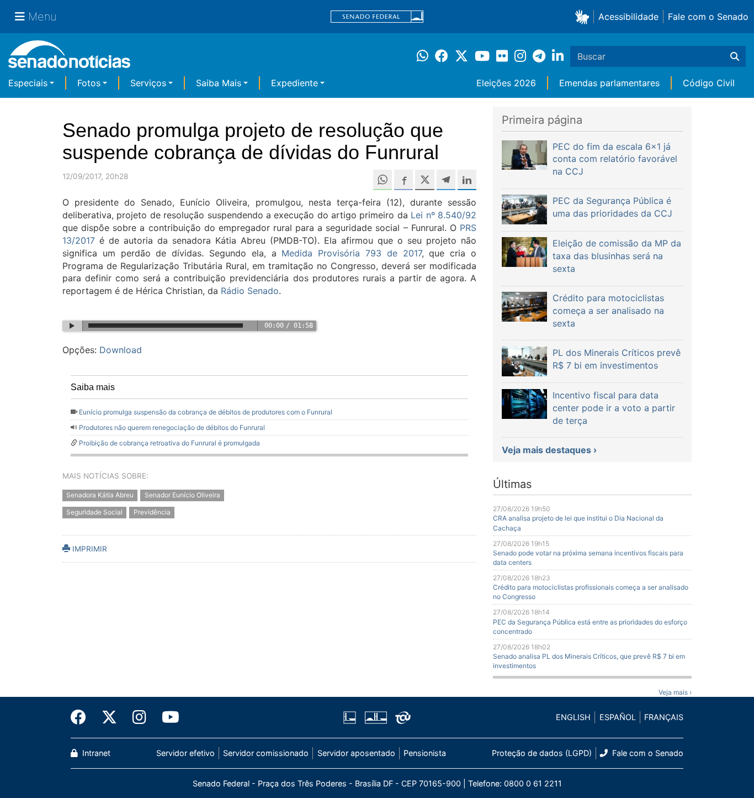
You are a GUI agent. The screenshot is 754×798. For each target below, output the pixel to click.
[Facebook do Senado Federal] (82, 717)
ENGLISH (573, 717)
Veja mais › (675, 692)
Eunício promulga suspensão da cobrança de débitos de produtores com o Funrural (205, 412)
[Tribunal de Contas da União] (403, 716)
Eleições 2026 (506, 82)
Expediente (294, 82)
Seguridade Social (94, 512)
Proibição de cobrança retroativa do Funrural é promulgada (169, 443)
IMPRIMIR (88, 548)
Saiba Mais (218, 82)
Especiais (27, 82)
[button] (584, 16)
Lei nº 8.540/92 (443, 215)
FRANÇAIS (663, 717)
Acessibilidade (628, 16)
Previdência (152, 512)
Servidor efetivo (185, 753)
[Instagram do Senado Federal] (139, 717)
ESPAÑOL (617, 717)
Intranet (95, 753)
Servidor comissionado (266, 753)
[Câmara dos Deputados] (349, 716)
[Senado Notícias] (69, 58)
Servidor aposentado (356, 753)
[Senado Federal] (377, 17)
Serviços (148, 82)
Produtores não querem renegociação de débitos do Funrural (172, 427)
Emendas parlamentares (609, 82)
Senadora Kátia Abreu (100, 495)
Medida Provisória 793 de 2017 (351, 253)
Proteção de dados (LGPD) (542, 753)
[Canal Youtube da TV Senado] (166, 717)
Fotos (88, 82)
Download (120, 349)
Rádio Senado (250, 290)
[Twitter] (109, 717)
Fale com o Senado (708, 16)
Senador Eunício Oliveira (182, 495)
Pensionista (424, 753)
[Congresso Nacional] (375, 716)
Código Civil (709, 82)
